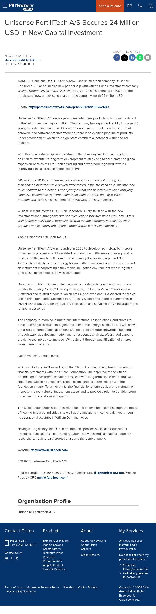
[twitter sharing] (124, 58)
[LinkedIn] (7, 558)
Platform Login (128, 545)
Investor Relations (54, 569)
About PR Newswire (93, 541)
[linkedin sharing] (132, 58)
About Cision (89, 545)
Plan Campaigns (53, 545)
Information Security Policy (42, 587)
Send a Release (110, 6)
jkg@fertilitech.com (109, 472)
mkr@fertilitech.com (52, 477)
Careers (86, 549)
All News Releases (131, 541)
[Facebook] (12, 558)
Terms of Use (13, 587)
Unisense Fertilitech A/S (36, 512)
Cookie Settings (88, 587)
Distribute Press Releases (53, 555)
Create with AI (52, 549)
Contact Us (12, 553)
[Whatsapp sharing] (139, 58)
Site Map (68, 587)
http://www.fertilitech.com (49, 450)
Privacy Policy (127, 549)
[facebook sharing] (116, 58)
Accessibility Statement (21, 591)
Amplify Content (53, 565)
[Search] (151, 6)
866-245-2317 (18, 541)
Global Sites (89, 555)
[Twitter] (16, 558)
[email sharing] (147, 58)
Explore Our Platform (56, 541)
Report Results (52, 561)
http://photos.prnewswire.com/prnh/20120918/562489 (68, 107)
